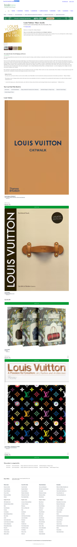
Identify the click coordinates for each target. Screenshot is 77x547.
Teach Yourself (6, 529)
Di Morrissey (41, 507)
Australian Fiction (60, 517)
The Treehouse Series (25, 525)
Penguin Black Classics (8, 525)
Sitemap (5, 496)
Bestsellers (59, 484)
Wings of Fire (23, 531)
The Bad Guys (23, 523)
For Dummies (6, 511)
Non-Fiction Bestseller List (61, 494)
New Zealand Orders (24, 496)
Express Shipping (24, 490)
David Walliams (41, 505)
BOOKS (13, 10)
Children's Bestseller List (61, 488)
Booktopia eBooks (42, 494)
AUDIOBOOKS (34, 10)
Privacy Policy (6, 492)
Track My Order (6, 1)
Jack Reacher (23, 511)
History (58, 513)
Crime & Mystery (60, 519)
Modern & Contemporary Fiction (62, 525)
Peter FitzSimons (42, 521)
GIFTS (59, 10)
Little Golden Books (7, 519)
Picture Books (59, 529)
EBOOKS (27, 10)
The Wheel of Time (24, 527)
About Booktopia (42, 484)
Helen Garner (41, 513)
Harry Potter (6, 515)
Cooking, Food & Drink (61, 505)
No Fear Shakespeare (7, 523)
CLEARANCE (65, 10)
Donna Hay (41, 509)
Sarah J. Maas (41, 525)
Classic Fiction (59, 521)
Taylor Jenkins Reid (42, 527)
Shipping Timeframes (25, 492)
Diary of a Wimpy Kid (25, 507)
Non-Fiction (8, 465)
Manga (58, 527)
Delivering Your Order (25, 494)
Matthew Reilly (41, 519)
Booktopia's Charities (42, 492)
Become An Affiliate (7, 494)
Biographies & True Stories (61, 501)
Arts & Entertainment (15, 465)
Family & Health (59, 509)
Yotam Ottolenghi (42, 533)
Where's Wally (6, 533)
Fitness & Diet (59, 511)
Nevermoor (23, 519)
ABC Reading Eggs (7, 501)
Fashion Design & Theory (54, 467)
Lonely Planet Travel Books (8, 521)
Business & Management (61, 503)
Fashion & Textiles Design (43, 467)
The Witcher (23, 529)
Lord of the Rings (24, 517)
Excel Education (6, 507)
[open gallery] (5, 44)
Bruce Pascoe (41, 503)
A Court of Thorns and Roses (26, 501)
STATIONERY (53, 10)
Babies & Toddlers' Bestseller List (62, 486)
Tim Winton (41, 529)
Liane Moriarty (41, 517)
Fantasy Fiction (59, 523)
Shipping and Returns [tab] (21, 53)
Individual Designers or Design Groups (46, 465)
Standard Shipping (24, 488)
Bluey (5, 505)
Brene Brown (41, 501)
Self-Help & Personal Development (63, 515)
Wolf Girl (23, 533)
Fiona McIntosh (41, 511)
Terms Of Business (7, 490)
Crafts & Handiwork (60, 507)
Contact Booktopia (7, 488)
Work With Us (41, 496)
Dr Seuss (5, 509)
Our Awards (41, 490)
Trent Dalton (41, 531)
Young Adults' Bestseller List (61, 490)
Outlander (23, 521)
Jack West (23, 513)
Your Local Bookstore (43, 486)
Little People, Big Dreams (25, 515)
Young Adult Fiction (60, 531)
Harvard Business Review (8, 513)
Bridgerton (23, 505)
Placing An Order (7, 486)
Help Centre (11, 1)
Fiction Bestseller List (60, 492)
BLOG (72, 10)
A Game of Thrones (24, 503)
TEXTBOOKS (20, 10)
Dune (22, 509)
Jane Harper (41, 515)
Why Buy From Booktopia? (43, 488)
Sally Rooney (41, 523)
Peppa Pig (5, 527)
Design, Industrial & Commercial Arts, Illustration (29, 465)
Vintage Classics (6, 531)
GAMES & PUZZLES (44, 10)
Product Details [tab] (12, 53)
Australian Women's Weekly (8, 503)
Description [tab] (6, 53)
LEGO (5, 517)
